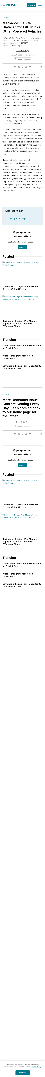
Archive (6, 17)
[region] (22, 1069)
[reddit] (26, 67)
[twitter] (22, 67)
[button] (4, 5)
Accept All (22, 1072)
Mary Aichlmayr (22, 51)
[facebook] (15, 67)
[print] (41, 67)
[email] (30, 67)
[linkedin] (19, 67)
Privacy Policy (36, 1067)
